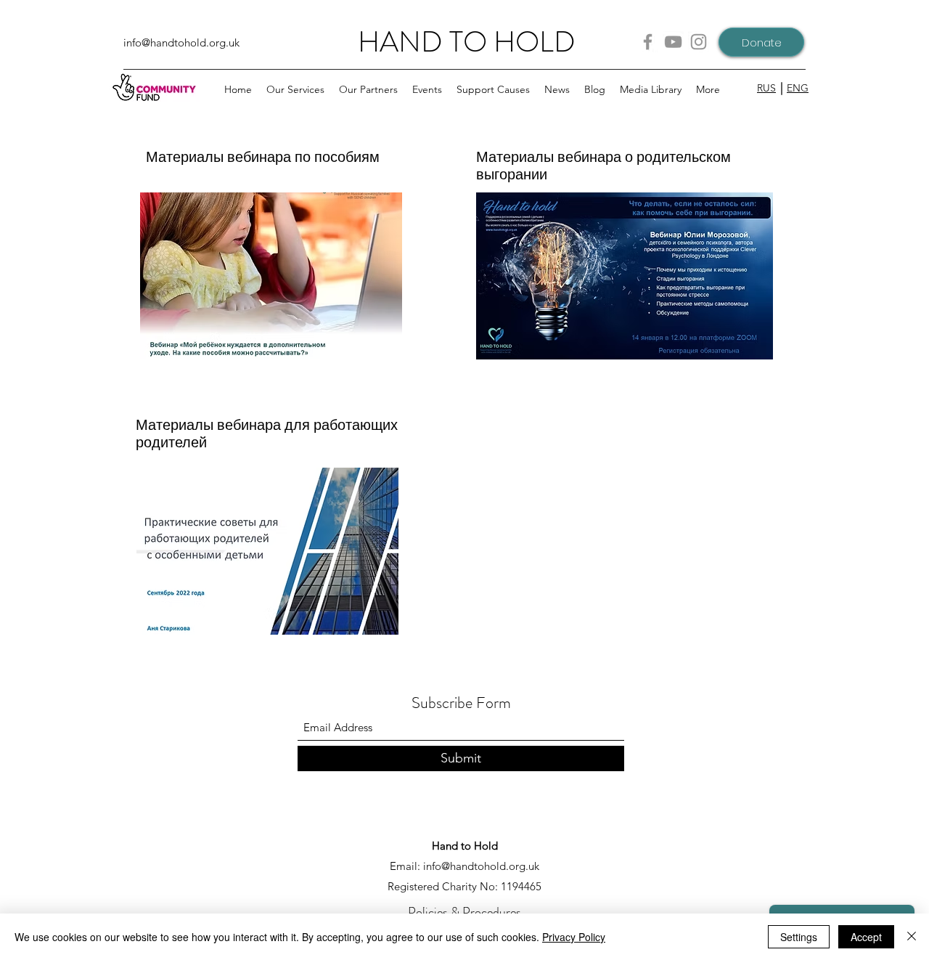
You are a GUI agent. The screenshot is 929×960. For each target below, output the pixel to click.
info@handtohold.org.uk (181, 42)
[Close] (911, 936)
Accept (866, 937)
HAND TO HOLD (467, 41)
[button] (368, 89)
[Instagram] (698, 41)
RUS (766, 87)
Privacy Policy (573, 937)
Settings (798, 937)
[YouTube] (673, 41)
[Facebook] (647, 41)
